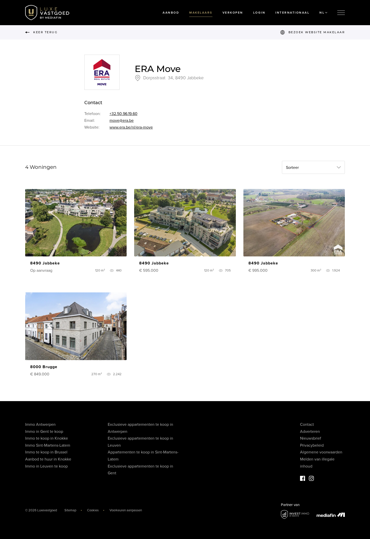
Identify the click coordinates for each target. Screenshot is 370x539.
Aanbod (171, 12)
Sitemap (70, 510)
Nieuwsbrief (310, 438)
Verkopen (233, 12)
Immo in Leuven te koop (46, 466)
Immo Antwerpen (40, 424)
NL (321, 12)
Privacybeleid (312, 445)
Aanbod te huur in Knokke (48, 459)
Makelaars (200, 12)
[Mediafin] (331, 514)
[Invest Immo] (295, 514)
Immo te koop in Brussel (46, 452)
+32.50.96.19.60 (123, 113)
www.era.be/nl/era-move (131, 127)
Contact (307, 424)
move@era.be (121, 120)
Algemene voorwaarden (321, 452)
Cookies (93, 510)
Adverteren (310, 431)
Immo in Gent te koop (44, 431)
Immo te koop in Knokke (46, 438)
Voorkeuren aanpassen (125, 510)
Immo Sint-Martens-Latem (47, 445)
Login (259, 12)
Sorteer (292, 167)
